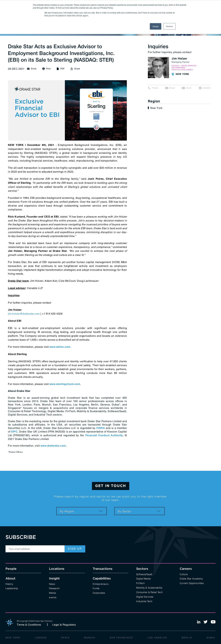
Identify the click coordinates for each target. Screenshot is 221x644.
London (41, 637)
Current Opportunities (192, 583)
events (52, 597)
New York (156, 107)
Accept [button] (156, 26)
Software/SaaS (144, 574)
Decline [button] (169, 26)
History (9, 583)
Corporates (99, 592)
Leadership (12, 588)
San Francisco (121, 637)
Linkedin (206, 88)
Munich (89, 637)
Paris (65, 637)
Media (52, 592)
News (52, 583)
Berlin (187, 637)
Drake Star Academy (191, 578)
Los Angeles (157, 637)
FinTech (140, 583)
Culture (184, 574)
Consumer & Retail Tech (149, 592)
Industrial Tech (144, 601)
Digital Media (143, 578)
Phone (155, 88)
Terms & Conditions (29, 624)
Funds (96, 588)
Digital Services (144, 596)
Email (172, 88)
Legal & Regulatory (64, 624)
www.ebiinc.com (59, 347)
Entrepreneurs (101, 583)
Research (54, 588)
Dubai (211, 637)
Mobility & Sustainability (149, 587)
